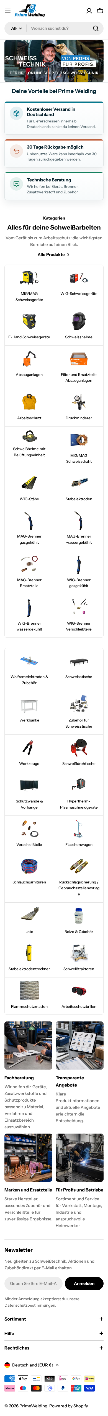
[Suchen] (95, 28)
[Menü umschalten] (7, 11)
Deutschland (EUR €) (32, 1365)
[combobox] (54, 28)
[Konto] (89, 11)
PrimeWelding (33, 1405)
